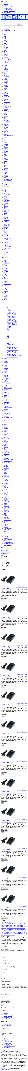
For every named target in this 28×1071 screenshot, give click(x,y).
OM (8, 329)
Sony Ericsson (7, 413)
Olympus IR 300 (11, 310)
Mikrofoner (6, 511)
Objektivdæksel (7, 529)
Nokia (5, 434)
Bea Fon (6, 441)
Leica (5, 288)
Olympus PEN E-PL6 (12, 357)
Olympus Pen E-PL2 (12, 347)
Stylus (8, 345)
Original (7, 928)
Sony (5, 374)
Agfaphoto (6, 263)
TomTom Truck (7, 520)
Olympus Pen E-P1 (11, 351)
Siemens (6, 426)
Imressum (6, 5)
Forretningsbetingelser (9, 11)
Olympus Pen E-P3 (11, 316)
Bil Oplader (6, 403)
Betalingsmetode (8, 9)
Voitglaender (7, 378)
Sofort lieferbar (4, 553)
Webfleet (6, 515)
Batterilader (6, 389)
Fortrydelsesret (7, 12)
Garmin (5, 386)
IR (7, 308)
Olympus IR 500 (11, 312)
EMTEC (8, 562)
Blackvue (6, 497)
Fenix (5, 514)
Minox (5, 296)
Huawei (6, 409)
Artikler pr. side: (5, 571)
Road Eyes (6, 492)
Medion (6, 292)
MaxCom (6, 449)
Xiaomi (5, 414)
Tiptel (5, 455)
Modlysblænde (7, 507)
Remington (6, 433)
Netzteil (6, 510)
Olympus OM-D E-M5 (12, 350)
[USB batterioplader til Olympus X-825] (8, 732)
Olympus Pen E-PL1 (12, 354)
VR (8, 338)
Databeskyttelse (7, 8)
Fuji (5, 274)
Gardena (6, 397)
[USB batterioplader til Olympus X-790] (8, 761)
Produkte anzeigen (5, 552)
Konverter (6, 506)
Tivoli (5, 494)
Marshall (6, 524)
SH (7, 330)
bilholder (6, 404)
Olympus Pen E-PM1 (12, 322)
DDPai (5, 489)
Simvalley (6, 452)
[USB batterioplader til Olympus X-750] (8, 790)
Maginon (6, 291)
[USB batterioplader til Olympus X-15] (8, 877)
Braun (5, 418)
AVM (5, 477)
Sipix (5, 372)
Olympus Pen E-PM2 (12, 323)
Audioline (6, 438)
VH (8, 337)
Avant (5, 265)
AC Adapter (7, 383)
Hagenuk (6, 428)
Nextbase (6, 493)
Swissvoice (6, 454)
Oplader (6, 381)
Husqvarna (6, 396)
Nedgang (3, 1069)
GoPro (5, 392)
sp (7, 331)
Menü (5, 21)
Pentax (5, 359)
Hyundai (6, 278)
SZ (7, 333)
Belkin (5, 442)
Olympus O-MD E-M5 (12, 348)
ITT (5, 448)
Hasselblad (6, 402)
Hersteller (3, 558)
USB (11, 923)
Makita (5, 430)
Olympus (6, 299)
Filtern (2, 547)
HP (4, 277)
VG (8, 336)
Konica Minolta (7, 284)
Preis (2, 555)
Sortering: (3, 549)
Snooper (6, 504)
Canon (5, 268)
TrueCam (6, 499)
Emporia (6, 485)
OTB (7, 565)
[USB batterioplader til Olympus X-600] (8, 819)
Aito (5, 264)
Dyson (5, 522)
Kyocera (6, 286)
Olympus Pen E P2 (11, 315)
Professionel (12, 935)
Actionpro (6, 468)
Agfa (5, 261)
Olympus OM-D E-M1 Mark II (14, 355)
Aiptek (5, 472)
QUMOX (6, 466)
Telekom (6, 480)
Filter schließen (4, 550)
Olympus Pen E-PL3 (12, 319)
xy (7, 341)
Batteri (5, 411)
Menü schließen (8, 254)
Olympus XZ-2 (10, 327)
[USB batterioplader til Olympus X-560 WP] (8, 848)
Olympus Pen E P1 (11, 313)
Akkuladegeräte (8, 528)
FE (7, 306)
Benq (5, 267)
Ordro (5, 473)
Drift (5, 470)
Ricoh (5, 365)
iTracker (6, 487)
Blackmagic (7, 476)
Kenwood (6, 501)
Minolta (6, 295)
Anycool (6, 437)
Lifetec (5, 289)
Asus (5, 420)
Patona (8, 567)
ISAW (5, 469)
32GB (21, 926)
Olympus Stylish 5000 (12, 324)
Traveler (6, 376)
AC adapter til (18, 929)
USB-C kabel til (15, 933)
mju (8, 309)
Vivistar (6, 385)
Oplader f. (11, 925)
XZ (8, 343)
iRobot (5, 399)
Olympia (6, 451)
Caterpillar (6, 458)
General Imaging (8, 461)
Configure (7, 1069)
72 (3, 556)
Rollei (5, 367)
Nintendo (6, 416)
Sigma (5, 371)
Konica (5, 285)
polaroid (6, 362)
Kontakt (6, 4)
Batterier (6, 427)
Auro (5, 440)
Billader (6, 521)
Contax (5, 272)
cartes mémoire (7, 462)
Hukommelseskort (8, 459)
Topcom (6, 456)
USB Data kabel (8, 388)
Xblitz (5, 503)
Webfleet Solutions (8, 407)
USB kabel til (16, 926)
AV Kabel (6, 393)
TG (8, 334)
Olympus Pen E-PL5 (12, 320)
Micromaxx (6, 293)
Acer (5, 260)
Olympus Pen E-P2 (11, 352)
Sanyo (5, 369)
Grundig (6, 431)
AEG (5, 435)
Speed (5, 475)
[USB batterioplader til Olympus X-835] (8, 703)
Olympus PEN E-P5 (12, 317)
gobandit (6, 390)
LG (4, 421)
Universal (6, 508)
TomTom (6, 406)
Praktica (6, 364)
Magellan (6, 527)
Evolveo (6, 463)
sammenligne (4, 598)
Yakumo (6, 379)
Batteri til (3, 923)
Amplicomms (7, 482)
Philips (5, 361)
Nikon (5, 298)
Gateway (6, 275)
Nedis (7, 563)
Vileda (5, 400)
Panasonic (6, 358)
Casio (5, 270)
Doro (5, 445)
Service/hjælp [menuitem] (8, 7)
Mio (5, 490)
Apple (5, 525)
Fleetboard (6, 518)
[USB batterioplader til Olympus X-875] (8, 616)
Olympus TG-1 (10, 326)
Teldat (5, 486)
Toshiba (6, 375)
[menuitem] (15, 4)
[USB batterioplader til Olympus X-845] (8, 674)
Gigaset (5, 424)
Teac (5, 496)
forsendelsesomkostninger (9, 1034)
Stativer (5, 395)
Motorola (6, 483)
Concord (6, 271)
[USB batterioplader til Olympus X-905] (8, 587)
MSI (5, 423)
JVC (5, 382)
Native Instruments (8, 417)
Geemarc (6, 447)
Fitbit (5, 410)
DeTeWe (6, 444)
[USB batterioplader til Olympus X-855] (8, 645)
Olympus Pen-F (11, 344)
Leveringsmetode (8, 6)
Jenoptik (6, 281)
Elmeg (5, 479)
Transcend (6, 500)
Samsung (6, 368)
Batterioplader (22, 923)
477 (7, 556)
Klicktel (6, 517)
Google (5, 531)
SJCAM (6, 465)
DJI (5, 513)
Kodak (5, 282)
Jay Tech (6, 279)
